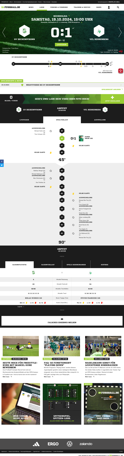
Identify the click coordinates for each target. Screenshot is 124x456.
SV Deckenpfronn (24, 39)
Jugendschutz (36, 451)
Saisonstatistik (19, 264)
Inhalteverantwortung (46, 451)
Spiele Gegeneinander (76, 264)
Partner (40, 2)
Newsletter (54, 2)
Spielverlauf (62, 120)
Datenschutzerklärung (14, 451)
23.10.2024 (5, 84)
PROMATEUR (4, 2)
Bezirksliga (60, 16)
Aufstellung (100, 120)
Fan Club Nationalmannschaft (30, 2)
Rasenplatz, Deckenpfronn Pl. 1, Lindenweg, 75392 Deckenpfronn (60, 22)
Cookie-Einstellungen (58, 451)
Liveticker (61, 44)
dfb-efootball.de (17, 2)
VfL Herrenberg (99, 39)
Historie (104, 264)
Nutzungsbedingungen (26, 451)
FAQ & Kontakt (46, 2)
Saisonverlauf (48, 264)
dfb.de (11, 2)
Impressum (4, 451)
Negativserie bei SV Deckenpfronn (43, 85)
